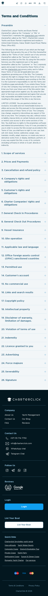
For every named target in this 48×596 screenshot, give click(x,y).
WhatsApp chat (18, 449)
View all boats (10, 545)
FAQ (7, 423)
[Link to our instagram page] (7, 470)
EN (35, 3)
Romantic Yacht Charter (14, 560)
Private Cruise (10, 553)
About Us (9, 415)
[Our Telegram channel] (13, 470)
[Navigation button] (44, 3)
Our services (31, 560)
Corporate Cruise (11, 549)
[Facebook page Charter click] (25, 470)
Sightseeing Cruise (12, 556)
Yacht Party (22, 553)
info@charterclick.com (21, 443)
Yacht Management (31, 415)
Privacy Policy (34, 585)
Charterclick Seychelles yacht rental (19, 541)
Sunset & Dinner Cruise (30, 556)
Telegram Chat (18, 454)
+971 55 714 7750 (18, 438)
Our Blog (26, 419)
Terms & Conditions (16, 585)
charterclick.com (31, 35)
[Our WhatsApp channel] (19, 470)
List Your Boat (24, 525)
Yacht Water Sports (25, 545)
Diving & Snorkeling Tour (29, 549)
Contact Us (10, 419)
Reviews (26, 423)
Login (24, 507)
